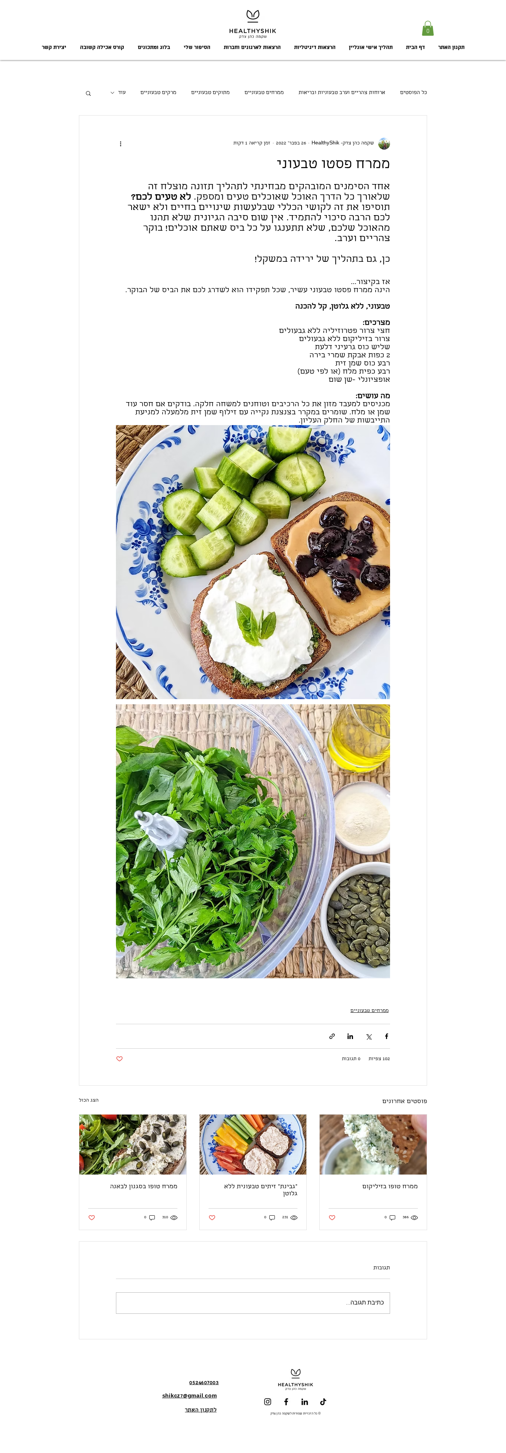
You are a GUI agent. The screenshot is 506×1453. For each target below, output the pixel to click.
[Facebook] (286, 1401)
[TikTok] (323, 1401)
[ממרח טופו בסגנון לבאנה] (132, 1145)
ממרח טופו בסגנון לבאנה (143, 1186)
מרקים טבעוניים (158, 93)
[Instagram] (267, 1401)
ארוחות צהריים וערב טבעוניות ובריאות (342, 93)
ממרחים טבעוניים (264, 93)
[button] (428, 28)
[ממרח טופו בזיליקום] (373, 1145)
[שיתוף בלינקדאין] (350, 1036)
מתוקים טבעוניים (210, 93)
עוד (122, 93)
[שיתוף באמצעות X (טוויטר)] (368, 1036)
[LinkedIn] (304, 1401)
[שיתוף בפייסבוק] (386, 1036)
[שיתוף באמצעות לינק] (332, 1036)
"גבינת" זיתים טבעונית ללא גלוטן (260, 1190)
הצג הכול (89, 1100)
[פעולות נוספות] (120, 143)
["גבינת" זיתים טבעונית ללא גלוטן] (253, 1145)
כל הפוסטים (413, 93)
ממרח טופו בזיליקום (390, 1186)
